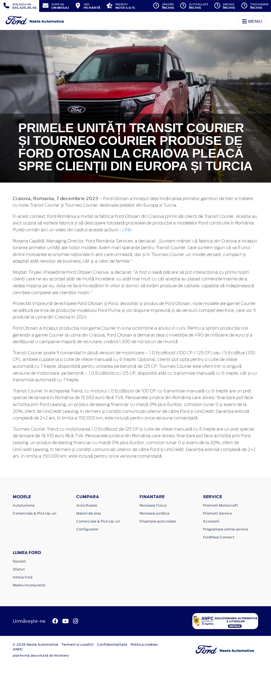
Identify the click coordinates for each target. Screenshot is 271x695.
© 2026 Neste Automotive (35, 644)
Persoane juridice (154, 513)
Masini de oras (88, 513)
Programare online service (225, 529)
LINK (127, 230)
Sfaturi (19, 569)
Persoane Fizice (152, 505)
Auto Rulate (86, 505)
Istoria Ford (23, 577)
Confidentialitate (112, 644)
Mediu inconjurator (29, 585)
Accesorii (211, 521)
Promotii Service (217, 513)
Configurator (87, 529)
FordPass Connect (218, 537)
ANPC (18, 649)
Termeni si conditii (77, 644)
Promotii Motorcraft (220, 505)
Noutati (19, 561)
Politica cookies (144, 644)
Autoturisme (24, 505)
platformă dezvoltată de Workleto (41, 655)
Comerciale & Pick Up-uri (34, 513)
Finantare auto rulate (157, 521)
